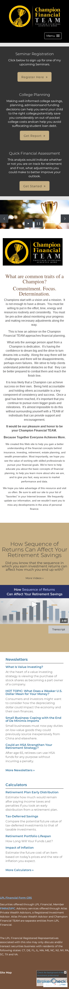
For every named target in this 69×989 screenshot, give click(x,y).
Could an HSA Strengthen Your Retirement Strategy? (29, 746)
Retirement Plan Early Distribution (32, 792)
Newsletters (17, 659)
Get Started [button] (32, 186)
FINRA (4, 908)
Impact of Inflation (20, 847)
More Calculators (20, 870)
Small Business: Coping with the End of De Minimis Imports (33, 719)
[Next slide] (65, 218)
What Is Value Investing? (24, 667)
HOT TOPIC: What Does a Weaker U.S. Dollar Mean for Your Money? (34, 692)
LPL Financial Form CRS (16, 897)
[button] (53, 36)
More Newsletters (20, 770)
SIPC (12, 908)
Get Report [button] (33, 136)
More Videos (35, 578)
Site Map (6, 972)
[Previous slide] (4, 218)
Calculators (16, 785)
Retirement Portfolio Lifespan (28, 836)
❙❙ (38, 223)
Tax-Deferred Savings (22, 816)
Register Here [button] (32, 77)
